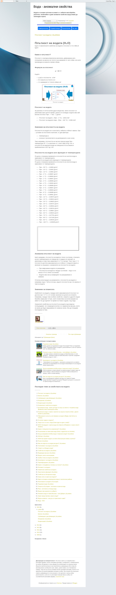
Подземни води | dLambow (50, 344)
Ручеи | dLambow (43, 441)
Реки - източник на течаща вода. (47, 488)
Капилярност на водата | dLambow (53, 360)
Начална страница (51, 334)
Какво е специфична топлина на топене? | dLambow (53, 465)
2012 (38, 527)
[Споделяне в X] (52, 328)
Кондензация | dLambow (45, 403)
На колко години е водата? (46, 420)
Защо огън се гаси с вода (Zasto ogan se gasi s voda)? (53, 422)
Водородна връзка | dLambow (46, 453)
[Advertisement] (51, 238)
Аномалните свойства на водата (47, 405)
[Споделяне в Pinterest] (55, 328)
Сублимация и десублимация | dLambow (50, 398)
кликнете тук (60, 576)
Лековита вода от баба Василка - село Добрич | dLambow (59, 352)
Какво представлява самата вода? (48, 496)
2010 (38, 532)
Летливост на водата (44, 467)
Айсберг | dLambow (43, 436)
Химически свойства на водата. (47, 469)
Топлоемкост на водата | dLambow (48, 445)
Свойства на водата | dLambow (47, 450)
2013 (38, 525)
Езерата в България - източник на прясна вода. (52, 486)
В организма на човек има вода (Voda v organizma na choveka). (56, 431)
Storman (59, 583)
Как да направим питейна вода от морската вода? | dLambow (61, 368)
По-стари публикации (74, 334)
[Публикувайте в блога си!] (50, 328)
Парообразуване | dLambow (46, 462)
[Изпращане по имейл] (49, 328)
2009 (38, 534)
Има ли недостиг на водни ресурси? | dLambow (57, 376)
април (40, 509)
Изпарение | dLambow (44, 400)
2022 (38, 507)
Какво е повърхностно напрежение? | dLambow (52, 429)
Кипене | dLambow (43, 395)
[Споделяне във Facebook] (53, 328)
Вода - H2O (41, 500)
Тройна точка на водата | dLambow (48, 457)
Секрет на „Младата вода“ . (46, 448)
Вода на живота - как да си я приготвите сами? (51, 498)
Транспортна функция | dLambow (47, 472)
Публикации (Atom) (49, 337)
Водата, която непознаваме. (46, 455)
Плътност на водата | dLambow (47, 35)
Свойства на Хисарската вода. (47, 474)
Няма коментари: (41, 328)
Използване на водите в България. (48, 481)
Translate (71, 20)
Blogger (75, 583)
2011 (38, 530)
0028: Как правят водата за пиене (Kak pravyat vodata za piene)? (56, 438)
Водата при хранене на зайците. (47, 491)
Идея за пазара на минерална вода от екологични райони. (55, 479)
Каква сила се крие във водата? (47, 477)
